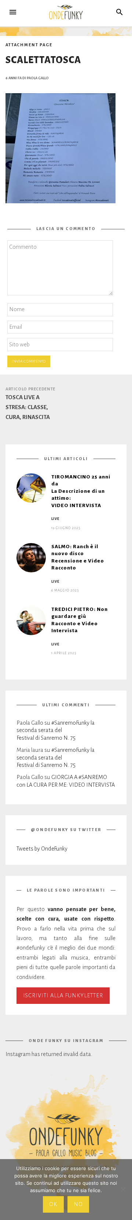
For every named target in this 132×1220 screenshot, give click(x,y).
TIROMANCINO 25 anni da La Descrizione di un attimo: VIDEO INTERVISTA (80, 491)
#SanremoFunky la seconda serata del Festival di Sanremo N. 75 (55, 730)
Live (55, 519)
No (78, 1204)
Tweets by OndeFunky (41, 849)
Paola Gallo (38, 78)
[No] (122, 1189)
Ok (53, 1204)
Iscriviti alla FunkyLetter (63, 995)
